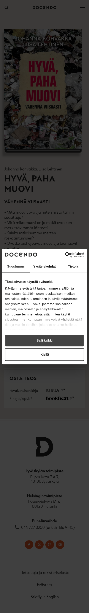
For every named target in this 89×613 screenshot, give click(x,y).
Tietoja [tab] (73, 266)
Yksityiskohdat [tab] (44, 266)
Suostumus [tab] (16, 266)
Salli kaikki (44, 340)
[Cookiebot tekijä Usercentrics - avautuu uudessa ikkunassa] (65, 255)
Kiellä (44, 354)
